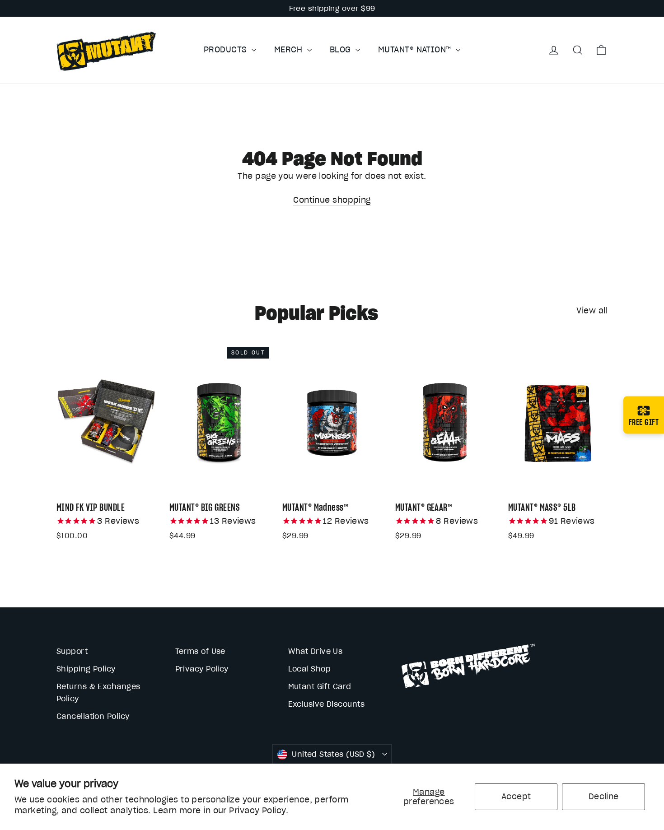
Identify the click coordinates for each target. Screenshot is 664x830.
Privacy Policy (202, 669)
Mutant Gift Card (319, 686)
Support (72, 651)
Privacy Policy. (258, 810)
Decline (604, 796)
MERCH (289, 49)
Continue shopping (332, 200)
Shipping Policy (86, 669)
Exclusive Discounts (326, 704)
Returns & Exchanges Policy (98, 692)
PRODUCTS (226, 49)
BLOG (341, 49)
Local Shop (309, 669)
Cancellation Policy (93, 716)
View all (592, 310)
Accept (516, 796)
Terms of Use (200, 651)
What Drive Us (315, 651)
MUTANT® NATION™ (416, 49)
